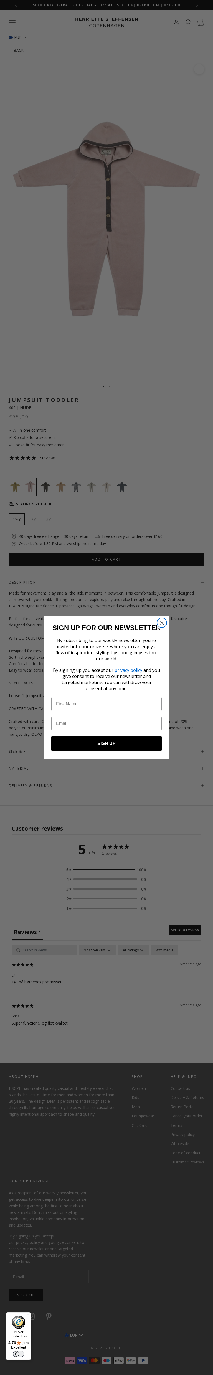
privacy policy (128, 670)
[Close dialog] (162, 623)
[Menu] (28, 1315)
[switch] (18, 1354)
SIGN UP (106, 743)
